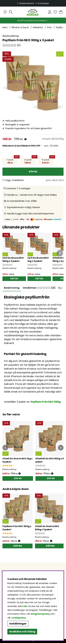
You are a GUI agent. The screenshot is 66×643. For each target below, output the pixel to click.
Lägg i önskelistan (14, 180)
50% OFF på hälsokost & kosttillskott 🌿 (33, 20)
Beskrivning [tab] (11, 288)
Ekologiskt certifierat (32, 3)
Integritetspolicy (40, 614)
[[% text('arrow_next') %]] (61, 448)
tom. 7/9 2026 (50, 145)
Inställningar (18, 623)
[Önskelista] (55, 12)
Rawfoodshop (10, 36)
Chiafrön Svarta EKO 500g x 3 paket (47, 528)
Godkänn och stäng (22, 631)
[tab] (39, 288)
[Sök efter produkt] (11, 12)
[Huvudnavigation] (5, 12)
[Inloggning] (49, 12)
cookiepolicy (18, 617)
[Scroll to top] (33, 641)
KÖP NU (14, 278)
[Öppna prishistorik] (25, 139)
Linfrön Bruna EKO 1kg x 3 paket (38, 259)
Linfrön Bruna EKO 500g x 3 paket (13, 259)
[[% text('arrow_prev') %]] (5, 448)
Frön (49, 27)
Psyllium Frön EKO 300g (46, 402)
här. (25, 606)
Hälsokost (38, 27)
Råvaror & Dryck (20, 27)
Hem (5, 27)
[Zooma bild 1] (33, 81)
